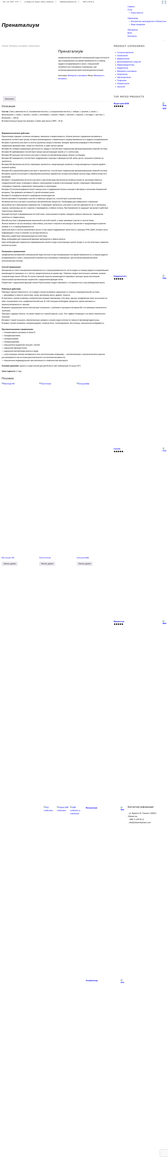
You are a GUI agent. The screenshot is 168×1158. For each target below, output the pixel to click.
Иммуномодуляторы (126, 65)
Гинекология (122, 56)
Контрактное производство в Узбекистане (148, 21)
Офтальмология (124, 77)
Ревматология (123, 83)
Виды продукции (138, 24)
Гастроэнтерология (125, 52)
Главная (131, 7)
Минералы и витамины (18, 46)
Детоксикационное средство (129, 62)
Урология (121, 87)
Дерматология (123, 59)
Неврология (122, 74)
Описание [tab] (9, 99)
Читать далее (10, 564)
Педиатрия (122, 80)
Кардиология (122, 68)
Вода (130, 33)
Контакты (132, 36)
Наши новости (137, 13)
